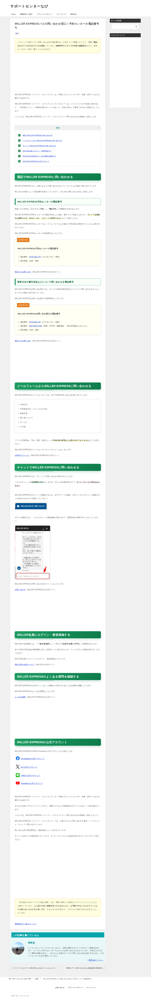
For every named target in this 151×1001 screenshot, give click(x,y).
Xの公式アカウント (29, 767)
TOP (21, 979)
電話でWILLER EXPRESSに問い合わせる (38, 135)
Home (13, 14)
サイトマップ (61, 14)
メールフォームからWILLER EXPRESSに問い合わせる (42, 140)
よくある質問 (20, 697)
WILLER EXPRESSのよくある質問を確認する (39, 156)
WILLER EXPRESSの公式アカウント (36, 161)
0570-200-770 (35, 257)
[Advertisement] (58, 74)
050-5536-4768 (35, 326)
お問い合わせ (20, 590)
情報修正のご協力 (26, 14)
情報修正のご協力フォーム (25, 924)
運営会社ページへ (96, 960)
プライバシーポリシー (44, 14)
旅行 (17, 33)
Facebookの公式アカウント (33, 759)
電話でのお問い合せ (23, 272)
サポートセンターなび (29, 6)
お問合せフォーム (22, 455)
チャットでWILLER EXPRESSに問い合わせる (39, 146)
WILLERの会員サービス (24, 664)
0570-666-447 (35, 322)
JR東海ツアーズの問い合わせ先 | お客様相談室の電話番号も (84, 968)
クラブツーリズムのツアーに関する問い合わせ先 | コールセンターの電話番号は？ (35, 968)
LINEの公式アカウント (30, 776)
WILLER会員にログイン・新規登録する (37, 151)
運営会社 (73, 14)
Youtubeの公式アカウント (32, 783)
